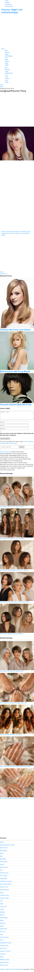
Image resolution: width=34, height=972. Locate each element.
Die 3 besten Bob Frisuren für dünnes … (12, 634)
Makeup (2, 912)
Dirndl (2, 864)
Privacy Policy (9, 6)
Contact (7, 3)
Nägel (7, 65)
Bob (6, 50)
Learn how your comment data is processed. (16, 442)
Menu (3, 49)
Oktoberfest (3, 929)
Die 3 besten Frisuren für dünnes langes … (13, 538)
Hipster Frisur (4, 887)
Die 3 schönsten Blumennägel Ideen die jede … (14, 798)
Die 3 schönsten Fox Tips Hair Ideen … (11, 734)
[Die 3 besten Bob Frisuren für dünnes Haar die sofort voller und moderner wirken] (17, 618)
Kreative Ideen (4, 898)
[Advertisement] (17, 31)
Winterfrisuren (4, 962)
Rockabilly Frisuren (6, 943)
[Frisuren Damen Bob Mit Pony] (17, 388)
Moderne (3, 923)
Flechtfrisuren (4, 873)
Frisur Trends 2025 (5, 452)
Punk (1, 940)
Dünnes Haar (4, 867)
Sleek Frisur (3, 948)
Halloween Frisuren (6, 881)
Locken (7, 61)
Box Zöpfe (3, 859)
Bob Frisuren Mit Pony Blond (15, 371)
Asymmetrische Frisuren (7, 845)
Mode (1, 920)
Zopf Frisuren (4, 965)
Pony (6, 63)
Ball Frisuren (4, 848)
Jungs (6, 54)
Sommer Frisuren (5, 951)
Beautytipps (3, 850)
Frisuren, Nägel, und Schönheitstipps (11, 11)
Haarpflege (3, 878)
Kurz (6, 58)
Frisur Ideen (3, 875)
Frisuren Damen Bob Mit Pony (15, 404)
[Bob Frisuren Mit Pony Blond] (17, 350)
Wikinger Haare (4, 959)
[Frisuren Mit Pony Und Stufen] (17, 302)
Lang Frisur (3, 906)
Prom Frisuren (4, 937)
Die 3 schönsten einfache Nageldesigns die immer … (16, 766)
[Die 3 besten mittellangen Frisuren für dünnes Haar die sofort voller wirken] (17, 554)
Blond (2, 853)
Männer (7, 52)
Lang (6, 59)
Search (21, 447)
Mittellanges (9, 56)
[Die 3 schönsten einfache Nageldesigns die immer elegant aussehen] (17, 751)
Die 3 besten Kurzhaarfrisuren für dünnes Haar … (15, 602)
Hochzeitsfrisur (4, 889)
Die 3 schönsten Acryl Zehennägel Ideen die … (14, 703)
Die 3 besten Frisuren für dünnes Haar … (12, 506)
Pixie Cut (2, 931)
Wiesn (2, 957)
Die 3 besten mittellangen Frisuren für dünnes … (15, 570)
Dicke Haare (3, 862)
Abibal (2, 842)
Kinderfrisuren (4, 895)
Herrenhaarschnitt (5, 884)
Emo (1, 870)
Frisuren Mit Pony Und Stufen (15, 329)
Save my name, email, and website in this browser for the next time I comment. (17, 434)
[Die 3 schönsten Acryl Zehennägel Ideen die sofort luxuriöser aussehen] (17, 687)
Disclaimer (8, 4)
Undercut (3, 954)
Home (7, 1)
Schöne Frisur (4, 945)
